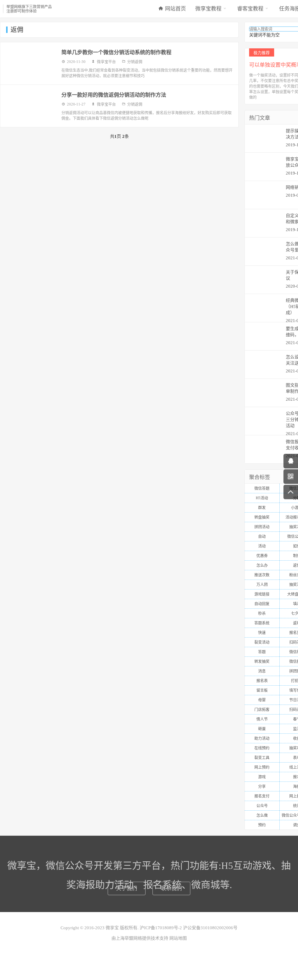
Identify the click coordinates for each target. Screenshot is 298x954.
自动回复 (261, 603)
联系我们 (171, 888)
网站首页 (175, 9)
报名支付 (261, 796)
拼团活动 (261, 526)
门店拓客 (261, 709)
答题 (262, 652)
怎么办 (262, 565)
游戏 (262, 777)
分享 (262, 786)
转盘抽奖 (261, 517)
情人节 (262, 719)
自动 (262, 536)
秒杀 (262, 613)
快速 (262, 632)
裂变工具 (261, 757)
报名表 (262, 680)
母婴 (262, 700)
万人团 (262, 584)
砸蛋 (262, 728)
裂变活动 (261, 642)
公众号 (262, 805)
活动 (262, 546)
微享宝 (112, 927)
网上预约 (261, 767)
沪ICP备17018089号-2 (160, 927)
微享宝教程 (208, 9)
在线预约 (261, 748)
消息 (262, 671)
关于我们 (126, 888)
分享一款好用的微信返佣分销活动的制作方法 (113, 95)
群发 (262, 507)
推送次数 (261, 575)
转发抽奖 (261, 661)
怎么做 (262, 815)
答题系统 (261, 623)
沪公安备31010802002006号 (209, 927)
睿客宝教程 (250, 9)
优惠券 (262, 555)
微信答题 (261, 488)
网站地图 (178, 938)
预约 (262, 825)
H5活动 (262, 498)
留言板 (262, 690)
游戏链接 (261, 594)
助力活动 (261, 738)
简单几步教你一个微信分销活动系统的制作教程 (116, 52)
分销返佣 (134, 61)
